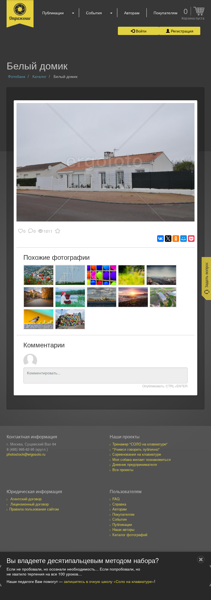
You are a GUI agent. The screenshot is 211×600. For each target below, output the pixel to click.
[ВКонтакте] (160, 238)
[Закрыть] (200, 559)
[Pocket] (191, 238)
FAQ (116, 498)
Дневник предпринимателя (134, 464)
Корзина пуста (193, 18)
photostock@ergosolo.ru (26, 454)
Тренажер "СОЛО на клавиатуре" (140, 444)
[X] (168, 238)
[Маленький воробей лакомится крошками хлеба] (38, 319)
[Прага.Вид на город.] (161, 275)
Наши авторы (123, 529)
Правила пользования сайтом (34, 509)
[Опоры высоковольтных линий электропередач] (70, 275)
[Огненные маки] (38, 275)
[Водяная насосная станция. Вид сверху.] (163, 297)
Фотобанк (16, 76)
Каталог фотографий (129, 534)
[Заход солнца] (133, 297)
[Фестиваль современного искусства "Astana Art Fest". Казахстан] (70, 319)
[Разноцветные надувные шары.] (102, 275)
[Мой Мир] (183, 238)
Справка (119, 504)
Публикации (53, 12)
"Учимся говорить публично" (136, 449)
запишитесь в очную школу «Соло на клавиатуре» (109, 581)
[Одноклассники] (176, 238)
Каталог (39, 76)
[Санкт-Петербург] (102, 297)
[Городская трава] (131, 275)
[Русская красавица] (70, 297)
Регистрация (181, 31)
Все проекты (122, 469)
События (94, 12)
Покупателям (165, 12)
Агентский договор (25, 498)
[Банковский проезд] (38, 297)
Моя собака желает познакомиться (141, 459)
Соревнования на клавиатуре (136, 454)
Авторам (132, 12)
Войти (140, 31)
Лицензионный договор (29, 504)
